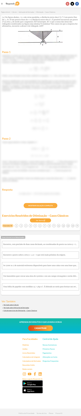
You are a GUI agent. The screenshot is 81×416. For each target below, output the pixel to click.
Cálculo (14, 12)
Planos (51, 413)
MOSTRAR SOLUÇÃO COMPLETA (40, 206)
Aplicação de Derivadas (26, 12)
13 (68, 226)
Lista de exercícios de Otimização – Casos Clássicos (20, 310)
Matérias (25, 345)
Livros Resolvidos (28, 353)
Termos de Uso (41, 413)
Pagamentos (47, 353)
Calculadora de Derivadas (31, 361)
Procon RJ (58, 413)
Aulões (25, 349)
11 (59, 226)
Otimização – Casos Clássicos (45, 12)
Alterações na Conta (50, 357)
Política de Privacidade (26, 413)
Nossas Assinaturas (50, 345)
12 (63, 226)
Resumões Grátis (28, 365)
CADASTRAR (40, 328)
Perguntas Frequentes (51, 361)
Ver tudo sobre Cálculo (11, 305)
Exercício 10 (7, 226)
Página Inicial (5, 12)
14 (73, 226)
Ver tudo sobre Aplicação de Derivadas (16, 308)
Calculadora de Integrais (31, 357)
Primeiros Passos (49, 349)
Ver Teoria (39, 220)
